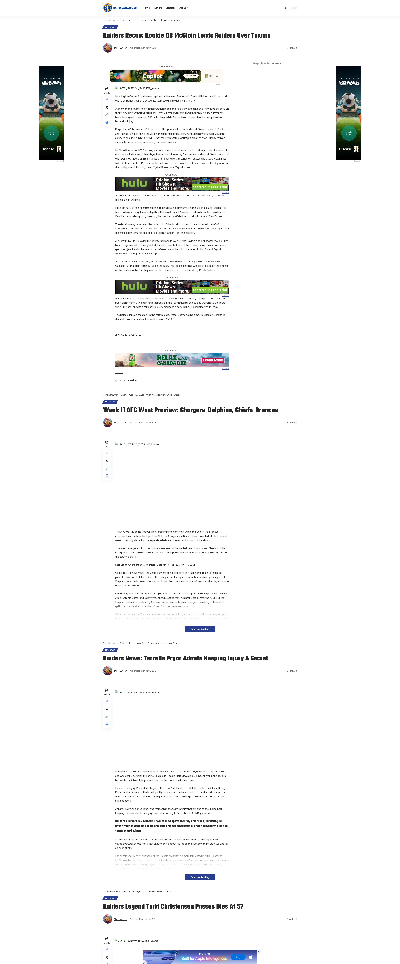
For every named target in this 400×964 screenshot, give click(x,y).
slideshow (132, 380)
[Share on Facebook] (107, 100)
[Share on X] (107, 107)
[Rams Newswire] (120, 8)
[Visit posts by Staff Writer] (107, 48)
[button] (284, 8)
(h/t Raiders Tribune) (128, 335)
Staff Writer (120, 47)
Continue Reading (200, 629)
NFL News (110, 27)
